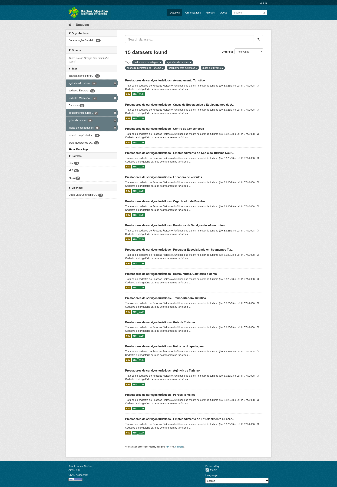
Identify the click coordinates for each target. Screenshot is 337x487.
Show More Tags (78, 149)
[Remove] (160, 62)
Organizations (193, 12)
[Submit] (263, 12)
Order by (227, 51)
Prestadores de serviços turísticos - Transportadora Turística (165, 298)
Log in (263, 2)
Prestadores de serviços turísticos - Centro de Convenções (164, 129)
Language (211, 475)
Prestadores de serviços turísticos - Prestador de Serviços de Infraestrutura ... (176, 225)
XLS (135, 94)
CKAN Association (78, 474)
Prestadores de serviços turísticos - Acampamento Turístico (165, 80)
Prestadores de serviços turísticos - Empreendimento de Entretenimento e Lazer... (179, 419)
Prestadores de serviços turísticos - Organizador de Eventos (165, 201)
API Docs (178, 446)
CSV (128, 94)
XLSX (141, 94)
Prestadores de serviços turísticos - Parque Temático (160, 395)
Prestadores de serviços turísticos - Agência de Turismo (162, 370)
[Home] (69, 24)
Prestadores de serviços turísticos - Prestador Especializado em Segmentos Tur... (179, 249)
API (167, 446)
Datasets (175, 12)
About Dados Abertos (80, 466)
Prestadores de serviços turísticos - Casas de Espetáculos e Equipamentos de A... (179, 104)
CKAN (211, 470)
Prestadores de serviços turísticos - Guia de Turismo (160, 322)
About (223, 12)
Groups (210, 12)
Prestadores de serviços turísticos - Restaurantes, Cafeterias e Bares (171, 274)
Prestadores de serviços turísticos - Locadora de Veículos (163, 177)
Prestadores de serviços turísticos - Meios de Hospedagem (164, 346)
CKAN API (74, 470)
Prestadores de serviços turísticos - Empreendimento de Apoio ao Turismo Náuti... (179, 153)
